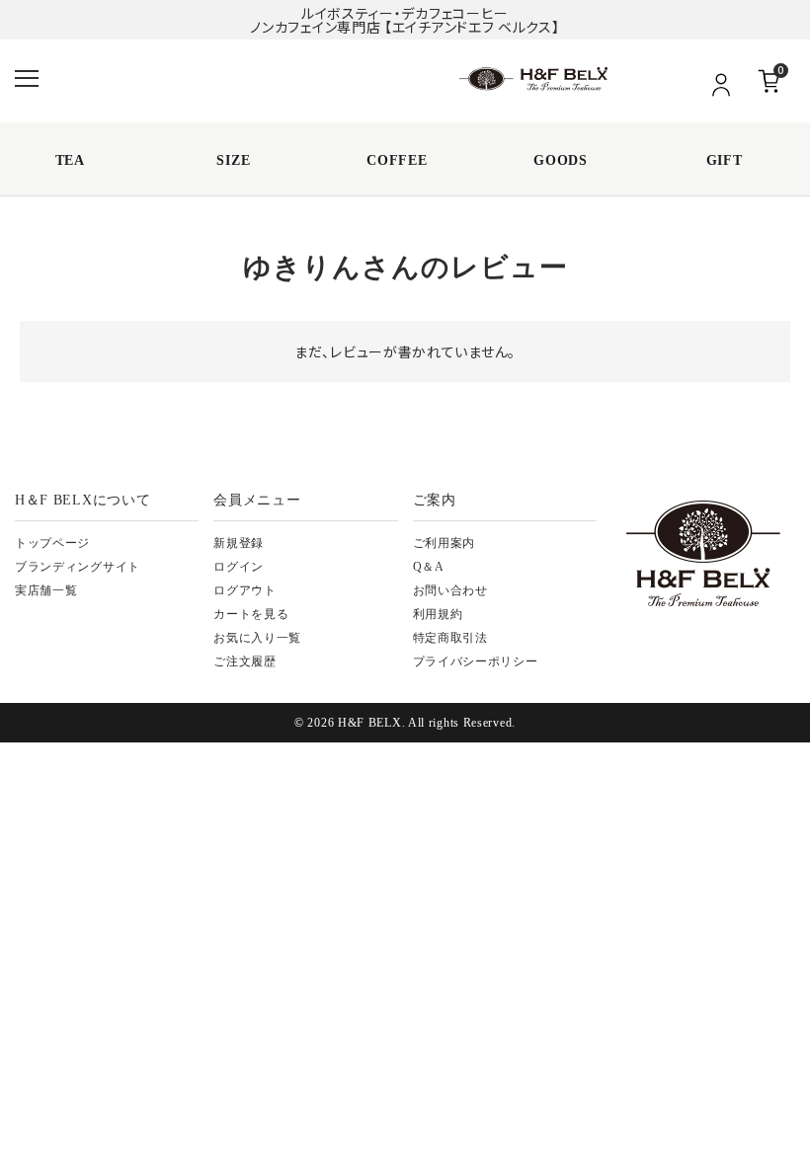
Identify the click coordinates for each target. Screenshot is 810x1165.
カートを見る (250, 614)
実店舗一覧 (46, 590)
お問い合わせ (450, 590)
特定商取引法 (450, 638)
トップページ (52, 543)
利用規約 (438, 614)
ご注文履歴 (245, 661)
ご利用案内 (444, 543)
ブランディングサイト (77, 567)
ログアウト (245, 590)
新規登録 (238, 543)
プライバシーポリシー (475, 661)
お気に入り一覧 (257, 638)
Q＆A (429, 567)
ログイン (238, 567)
